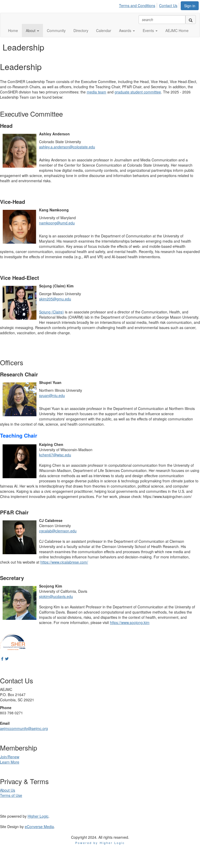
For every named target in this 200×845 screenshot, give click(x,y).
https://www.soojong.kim (129, 622)
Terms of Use (11, 795)
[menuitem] (138, 4)
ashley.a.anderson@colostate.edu (67, 146)
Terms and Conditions (137, 5)
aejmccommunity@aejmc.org (24, 728)
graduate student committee (138, 91)
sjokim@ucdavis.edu (56, 596)
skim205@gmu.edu (55, 298)
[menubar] (149, 4)
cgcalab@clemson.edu (58, 530)
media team (96, 91)
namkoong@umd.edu (57, 222)
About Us (7, 790)
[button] (32, 30)
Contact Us (168, 5)
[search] (190, 19)
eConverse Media (39, 826)
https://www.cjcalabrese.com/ (64, 562)
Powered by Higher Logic (100, 843)
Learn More (9, 762)
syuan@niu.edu (52, 395)
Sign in (189, 5)
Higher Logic (38, 816)
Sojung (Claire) (51, 311)
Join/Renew (9, 756)
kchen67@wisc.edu (55, 454)
